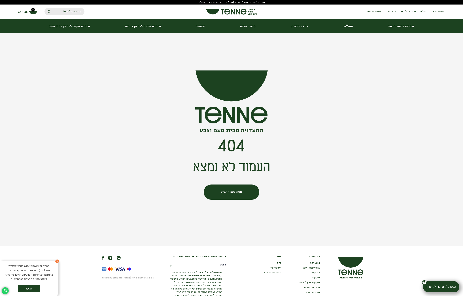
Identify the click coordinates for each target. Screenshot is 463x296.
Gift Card (315, 263)
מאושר (29, 288)
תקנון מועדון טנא (272, 272)
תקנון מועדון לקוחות (309, 282)
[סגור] (57, 261)
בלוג (279, 263)
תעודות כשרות (312, 292)
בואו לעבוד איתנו (311, 267)
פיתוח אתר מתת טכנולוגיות (116, 277)
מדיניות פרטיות (312, 287)
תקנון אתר (314, 277)
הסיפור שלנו (275, 267)
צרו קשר (315, 272)
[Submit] (171, 266)
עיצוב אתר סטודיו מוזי (142, 277)
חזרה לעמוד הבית (231, 192)
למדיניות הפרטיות (33, 275)
